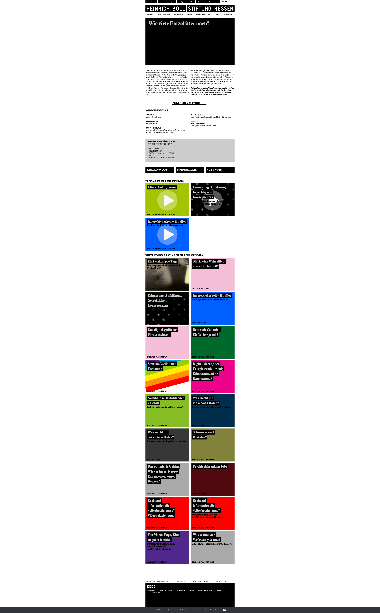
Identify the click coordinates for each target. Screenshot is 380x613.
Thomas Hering (151, 121)
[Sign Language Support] (223, 1)
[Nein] (378, 610)
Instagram (171, 2)
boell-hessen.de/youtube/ (218, 94)
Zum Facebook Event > (158, 169)
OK (225, 610)
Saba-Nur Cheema (198, 123)
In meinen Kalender (187, 169)
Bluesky (180, 2)
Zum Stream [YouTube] (190, 103)
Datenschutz (227, 14)
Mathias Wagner (197, 115)
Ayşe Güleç (149, 115)
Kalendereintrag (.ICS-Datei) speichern (160, 157)
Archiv (217, 14)
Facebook (162, 2)
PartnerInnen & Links (203, 14)
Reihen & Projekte (164, 14)
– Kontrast (200, 2)
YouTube (190, 2)
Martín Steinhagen (153, 128)
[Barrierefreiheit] (226, 1)
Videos (189, 14)
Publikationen (178, 14)
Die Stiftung (149, 14)
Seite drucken (214, 169)
